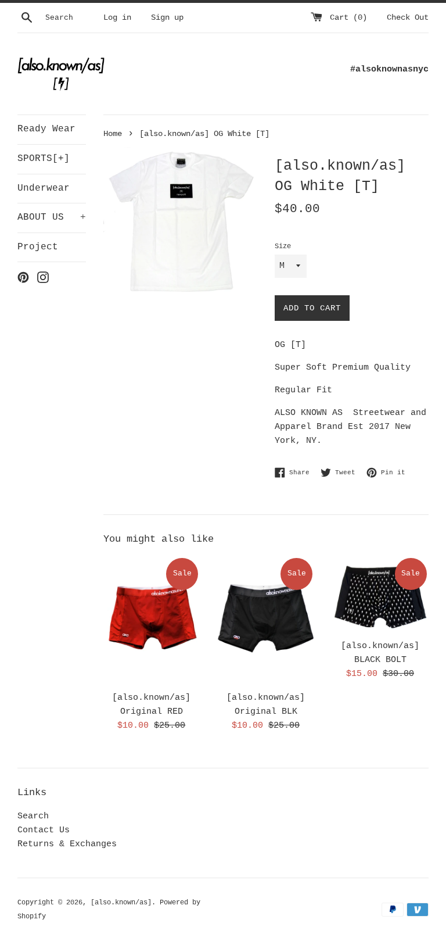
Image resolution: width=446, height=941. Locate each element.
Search (33, 816)
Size (283, 246)
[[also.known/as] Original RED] (151, 620)
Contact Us (43, 830)
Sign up (167, 17)
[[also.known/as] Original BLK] (265, 620)
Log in (117, 17)
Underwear (43, 188)
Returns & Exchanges (67, 844)
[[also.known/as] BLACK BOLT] (380, 595)
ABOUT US (51, 217)
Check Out (408, 17)
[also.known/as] (121, 903)
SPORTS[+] (43, 158)
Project (37, 247)
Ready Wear (46, 129)
